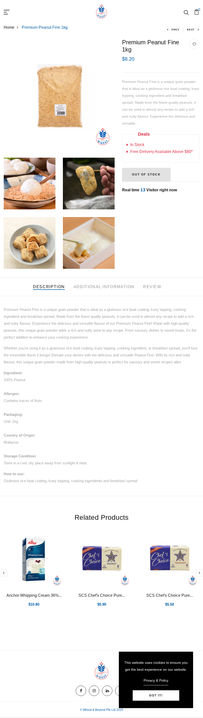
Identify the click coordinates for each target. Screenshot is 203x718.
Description (49, 287)
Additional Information (104, 287)
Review (152, 287)
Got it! (156, 695)
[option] (34, 575)
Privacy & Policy (156, 680)
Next (191, 29)
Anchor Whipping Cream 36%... (34, 595)
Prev (175, 29)
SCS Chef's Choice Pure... (101, 595)
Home (9, 27)
